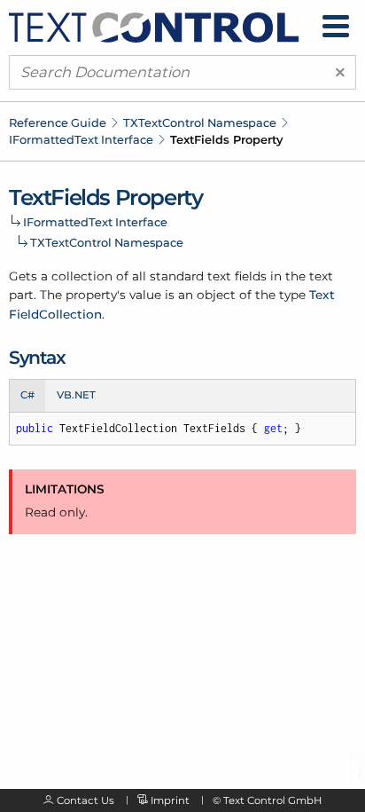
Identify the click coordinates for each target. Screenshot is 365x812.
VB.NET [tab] (76, 395)
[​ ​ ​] (335, 26)
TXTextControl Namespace (199, 122)
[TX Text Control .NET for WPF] (154, 26)
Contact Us (85, 800)
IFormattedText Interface (81, 139)
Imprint (170, 800)
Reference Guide (57, 122)
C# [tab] (27, 395)
